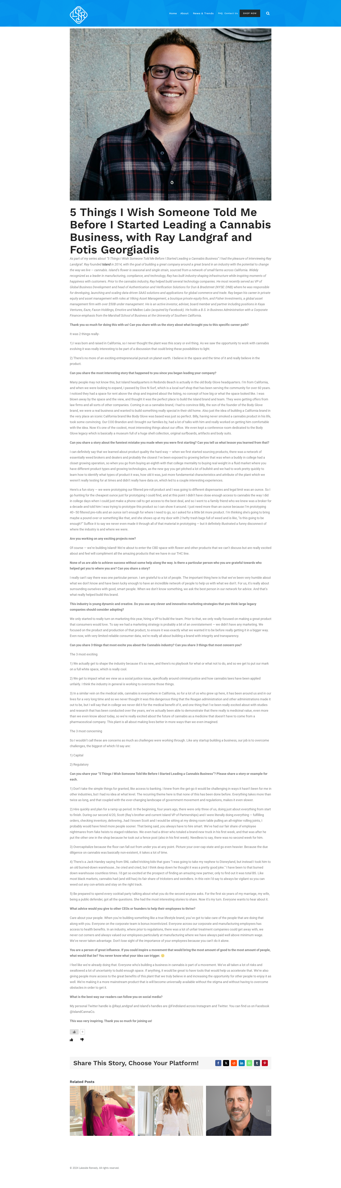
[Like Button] (74, 1031)
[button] (268, 13)
